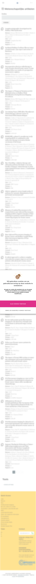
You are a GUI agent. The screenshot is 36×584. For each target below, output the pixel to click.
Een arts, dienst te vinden (8, 506)
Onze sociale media (6, 522)
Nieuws (3, 501)
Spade (13, 576)
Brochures (4, 524)
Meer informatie (18, 297)
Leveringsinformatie (7, 512)
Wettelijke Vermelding (23, 575)
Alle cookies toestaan (18, 303)
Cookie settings (8, 484)
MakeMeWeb (21, 576)
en (1, 532)
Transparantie (5, 518)
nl (31, 2)
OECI (2, 510)
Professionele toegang (7, 504)
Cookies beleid (5, 520)
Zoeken (4, 14)
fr (1, 534)
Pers (2, 503)
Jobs (2, 499)
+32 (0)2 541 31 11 (25, 533)
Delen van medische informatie (10, 514)
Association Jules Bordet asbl (9, 508)
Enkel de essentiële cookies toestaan (18, 310)
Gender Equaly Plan (6, 526)
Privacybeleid (5, 516)
